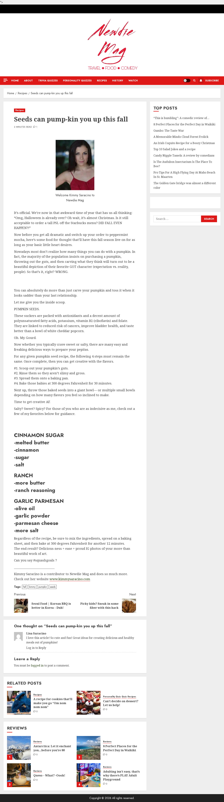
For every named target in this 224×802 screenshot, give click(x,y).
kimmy (32, 587)
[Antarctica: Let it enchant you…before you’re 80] (19, 748)
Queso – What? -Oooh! (49, 775)
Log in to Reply (36, 648)
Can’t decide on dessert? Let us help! (120, 703)
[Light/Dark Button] (186, 80)
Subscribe (212, 80)
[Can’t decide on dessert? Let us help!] (88, 703)
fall (24, 587)
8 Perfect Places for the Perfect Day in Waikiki (120, 748)
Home (15, 80)
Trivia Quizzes (48, 80)
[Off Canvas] (6, 80)
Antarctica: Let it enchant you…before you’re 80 (52, 748)
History (117, 80)
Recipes (102, 80)
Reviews (37, 741)
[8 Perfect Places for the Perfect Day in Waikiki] (88, 748)
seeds (52, 587)
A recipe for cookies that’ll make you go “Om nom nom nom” (52, 703)
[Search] (194, 80)
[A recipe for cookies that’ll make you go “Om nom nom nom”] (19, 703)
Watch (133, 80)
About (28, 80)
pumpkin (42, 587)
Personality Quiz (112, 696)
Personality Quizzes (77, 80)
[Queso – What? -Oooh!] (19, 775)
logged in (37, 665)
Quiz (124, 696)
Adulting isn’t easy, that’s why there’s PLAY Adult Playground (121, 775)
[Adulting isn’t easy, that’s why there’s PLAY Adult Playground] (88, 775)
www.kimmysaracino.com (70, 579)
